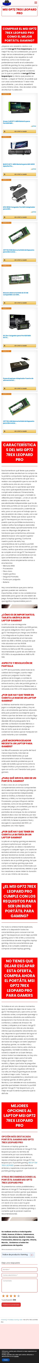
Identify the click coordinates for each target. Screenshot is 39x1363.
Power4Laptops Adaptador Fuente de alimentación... (18, 379)
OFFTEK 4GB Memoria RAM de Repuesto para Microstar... (18, 422)
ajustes (16, 1356)
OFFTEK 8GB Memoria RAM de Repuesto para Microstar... (18, 251)
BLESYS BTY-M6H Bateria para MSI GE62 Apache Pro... (19, 165)
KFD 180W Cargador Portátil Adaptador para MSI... (19, 208)
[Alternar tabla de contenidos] (31, 1255)
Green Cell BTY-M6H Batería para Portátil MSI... (16, 122)
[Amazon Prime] (33, 126)
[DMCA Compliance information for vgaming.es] (18, 1348)
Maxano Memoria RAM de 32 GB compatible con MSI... (15, 294)
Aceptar (6, 1360)
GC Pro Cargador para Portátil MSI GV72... (17, 336)
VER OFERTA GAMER (20, 131)
